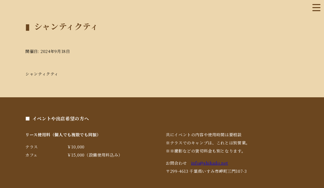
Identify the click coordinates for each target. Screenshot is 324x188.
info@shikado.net (209, 163)
